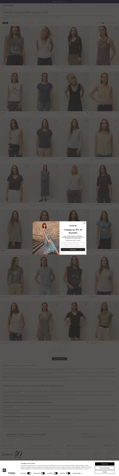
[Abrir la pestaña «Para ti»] (4, 470)
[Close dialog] (85, 223)
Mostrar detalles (77, 473)
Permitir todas (104, 464)
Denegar (105, 472)
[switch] (43, 473)
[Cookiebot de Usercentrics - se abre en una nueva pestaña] (12, 473)
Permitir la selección (105, 468)
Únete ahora (73, 249)
